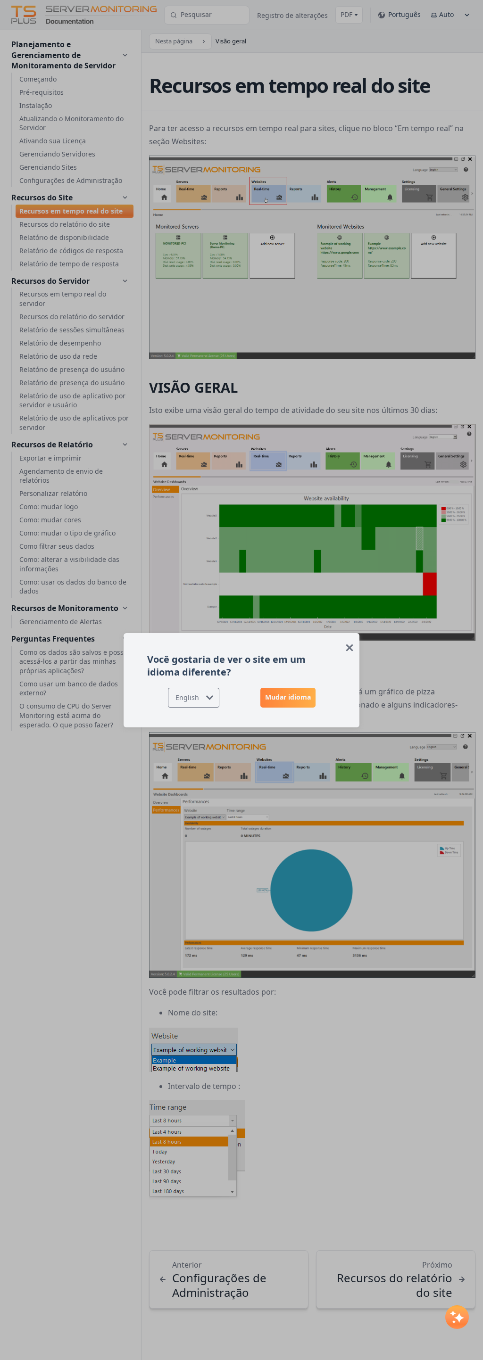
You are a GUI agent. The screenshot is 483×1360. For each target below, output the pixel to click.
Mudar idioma (288, 696)
